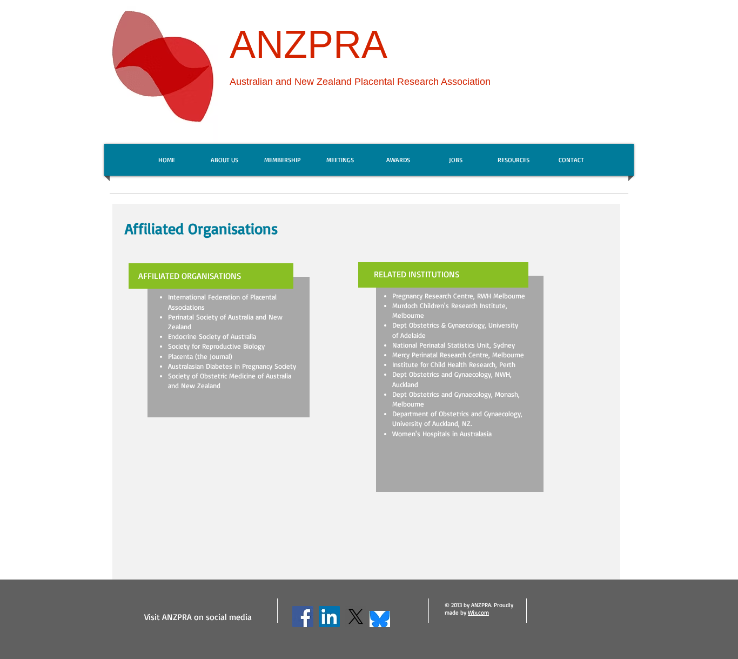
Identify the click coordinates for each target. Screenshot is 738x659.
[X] (355, 616)
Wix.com (478, 612)
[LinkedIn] (329, 616)
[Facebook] (302, 616)
